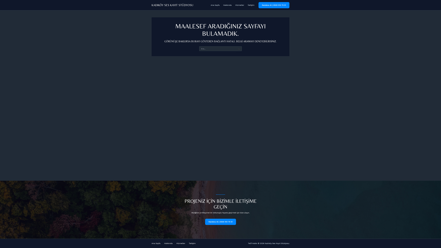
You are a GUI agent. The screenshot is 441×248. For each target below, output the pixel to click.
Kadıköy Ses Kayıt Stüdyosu (172, 5)
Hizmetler (239, 5)
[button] (274, 5)
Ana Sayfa (215, 5)
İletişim (251, 5)
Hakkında (227, 5)
